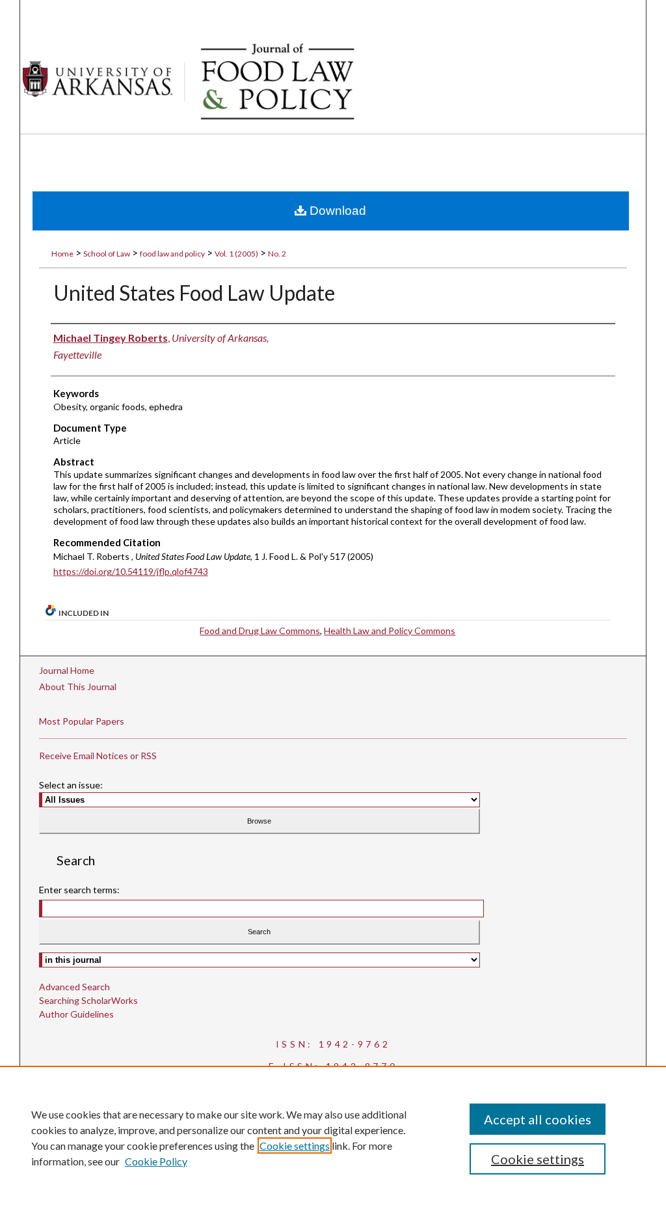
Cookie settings (295, 1145)
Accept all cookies (537, 1119)
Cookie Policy (156, 1161)
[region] (333, 1137)
